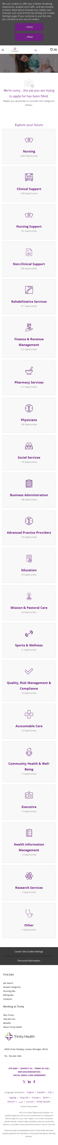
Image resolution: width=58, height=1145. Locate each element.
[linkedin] (29, 1081)
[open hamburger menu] (3, 50)
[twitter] (24, 1081)
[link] (12, 983)
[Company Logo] (15, 49)
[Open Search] (35, 50)
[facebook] (34, 1081)
